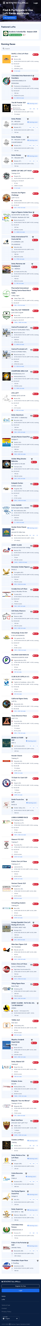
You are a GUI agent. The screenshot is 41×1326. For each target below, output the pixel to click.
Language (5, 1316)
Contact (4, 1308)
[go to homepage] (17, 3)
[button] (4, 2)
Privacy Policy (6, 1311)
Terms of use (6, 1305)
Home (3, 1296)
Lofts (3, 1299)
